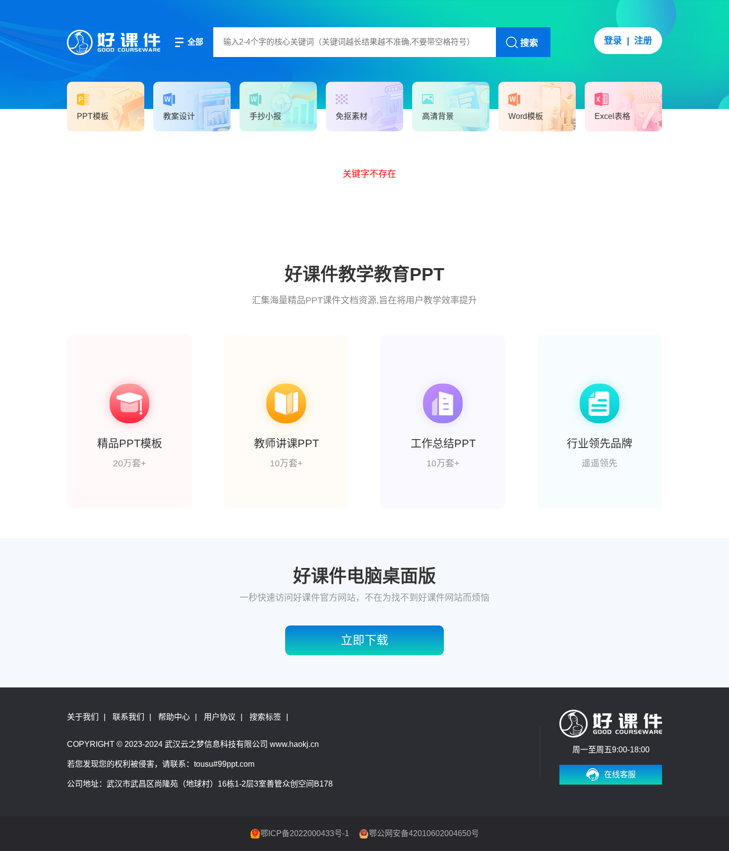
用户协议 (220, 717)
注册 (643, 41)
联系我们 (128, 717)
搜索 (529, 43)
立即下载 (364, 640)
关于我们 (83, 717)
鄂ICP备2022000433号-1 (304, 833)
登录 (613, 41)
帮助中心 (174, 717)
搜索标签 (265, 717)
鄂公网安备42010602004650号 (424, 833)
